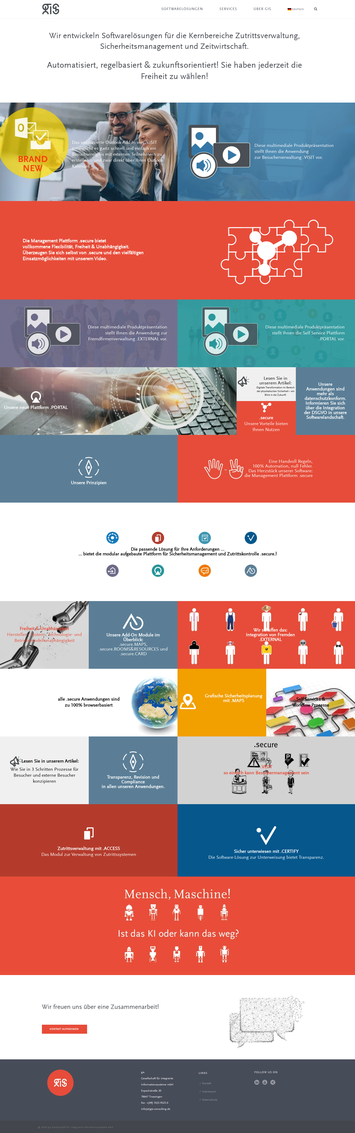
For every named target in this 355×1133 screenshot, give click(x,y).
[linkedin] (256, 1083)
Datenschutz (209, 1100)
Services (228, 9)
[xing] (272, 1083)
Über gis (262, 9)
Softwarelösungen (182, 9)
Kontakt (206, 1083)
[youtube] (264, 1083)
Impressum (209, 1091)
